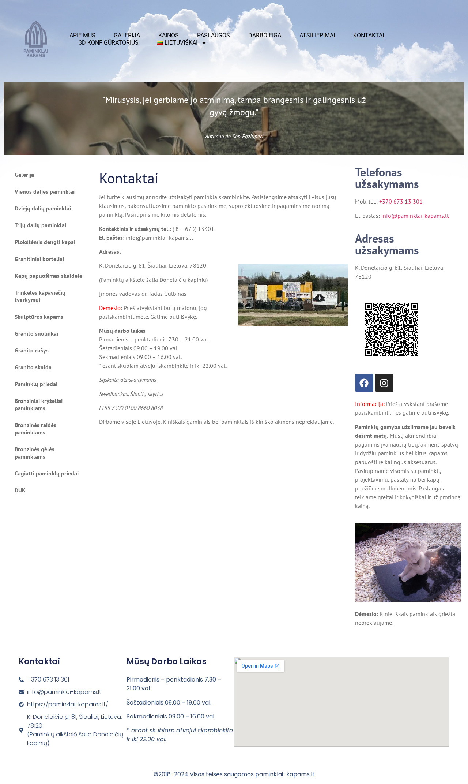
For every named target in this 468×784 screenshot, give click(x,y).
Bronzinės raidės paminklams (35, 428)
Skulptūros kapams (39, 316)
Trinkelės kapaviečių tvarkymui (40, 296)
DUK (20, 490)
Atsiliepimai (317, 35)
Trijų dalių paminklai (40, 225)
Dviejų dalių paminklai (43, 208)
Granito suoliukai (36, 333)
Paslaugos (213, 35)
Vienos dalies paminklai (45, 191)
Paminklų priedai (36, 384)
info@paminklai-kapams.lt (415, 215)
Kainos (168, 35)
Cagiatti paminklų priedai (47, 473)
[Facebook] (364, 383)
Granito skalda (33, 367)
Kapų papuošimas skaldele (48, 275)
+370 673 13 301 (401, 201)
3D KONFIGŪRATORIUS (109, 42)
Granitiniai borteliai (39, 258)
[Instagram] (384, 383)
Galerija (127, 35)
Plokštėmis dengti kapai (45, 242)
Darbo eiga (264, 35)
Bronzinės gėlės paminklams (34, 452)
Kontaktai (368, 35)
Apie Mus (82, 35)
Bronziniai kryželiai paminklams (39, 404)
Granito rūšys (32, 350)
